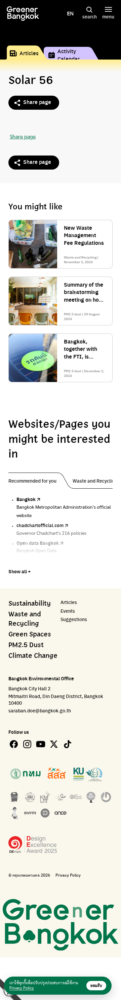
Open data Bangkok (37, 542)
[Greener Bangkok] (23, 13)
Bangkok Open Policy (39, 560)
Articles (29, 53)
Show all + (19, 571)
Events (68, 611)
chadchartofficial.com (40, 525)
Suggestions (74, 619)
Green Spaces (29, 634)
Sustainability (29, 603)
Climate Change (32, 656)
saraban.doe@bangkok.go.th (39, 710)
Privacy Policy (68, 875)
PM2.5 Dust (26, 645)
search (89, 16)
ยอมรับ (96, 986)
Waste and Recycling (24, 619)
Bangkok (26, 499)
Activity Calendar (68, 54)
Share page (37, 102)
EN (70, 13)
